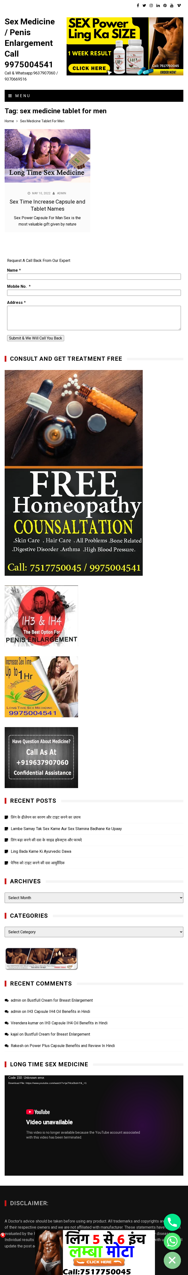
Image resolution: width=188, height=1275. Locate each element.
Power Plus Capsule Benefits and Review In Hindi (72, 1045)
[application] (94, 1125)
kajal (14, 1034)
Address (15, 302)
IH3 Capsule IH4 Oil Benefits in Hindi (58, 1011)
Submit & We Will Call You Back (35, 338)
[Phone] (172, 1222)
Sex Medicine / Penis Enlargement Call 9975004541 (30, 43)
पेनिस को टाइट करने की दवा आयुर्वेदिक (38, 863)
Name (12, 270)
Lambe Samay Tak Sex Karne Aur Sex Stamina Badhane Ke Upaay (66, 828)
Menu (22, 95)
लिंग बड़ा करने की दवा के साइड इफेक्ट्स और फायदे (46, 840)
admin (61, 193)
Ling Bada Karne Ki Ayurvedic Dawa (41, 851)
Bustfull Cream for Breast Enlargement (60, 1000)
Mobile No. (17, 286)
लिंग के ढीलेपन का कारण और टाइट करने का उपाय (46, 817)
